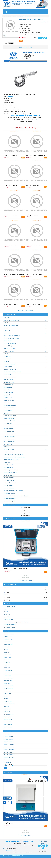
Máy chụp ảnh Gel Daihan (10, 377)
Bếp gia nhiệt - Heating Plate (11, 470)
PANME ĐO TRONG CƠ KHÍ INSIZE (33, 304)
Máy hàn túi (7, 413)
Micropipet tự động (9, 449)
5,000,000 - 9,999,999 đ (8, 739)
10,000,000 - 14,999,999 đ (9, 741)
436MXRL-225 (10, 43)
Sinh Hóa (6, 611)
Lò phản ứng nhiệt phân (10, 501)
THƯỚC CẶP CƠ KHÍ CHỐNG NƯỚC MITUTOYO (36, 155)
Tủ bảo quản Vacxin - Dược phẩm (12, 335)
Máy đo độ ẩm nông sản (10, 405)
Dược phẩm (7, 614)
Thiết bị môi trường (9, 431)
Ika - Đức (6, 649)
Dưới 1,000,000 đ (7, 734)
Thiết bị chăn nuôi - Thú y (10, 483)
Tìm (5, 768)
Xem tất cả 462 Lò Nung (25, 835)
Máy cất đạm (7, 402)
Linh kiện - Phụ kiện (8, 464)
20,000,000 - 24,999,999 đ (9, 747)
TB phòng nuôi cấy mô (9, 421)
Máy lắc (6, 353)
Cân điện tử (7, 330)
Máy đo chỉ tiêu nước (9, 408)
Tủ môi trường (7, 374)
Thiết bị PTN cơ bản (8, 485)
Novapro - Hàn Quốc (9, 634)
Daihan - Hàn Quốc (8, 688)
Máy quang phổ (8, 397)
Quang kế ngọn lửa (9, 400)
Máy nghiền (7, 390)
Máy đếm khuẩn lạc (8, 384)
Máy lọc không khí (8, 467)
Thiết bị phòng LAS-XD (9, 480)
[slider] (6, 765)
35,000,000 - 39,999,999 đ (9, 754)
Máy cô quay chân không (10, 415)
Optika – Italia (7, 675)
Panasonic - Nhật (8, 680)
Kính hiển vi (7, 317)
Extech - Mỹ (7, 667)
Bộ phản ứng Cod (8, 444)
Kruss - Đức (7, 660)
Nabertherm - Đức (8, 644)
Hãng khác (6, 706)
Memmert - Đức (7, 657)
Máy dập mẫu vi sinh (9, 382)
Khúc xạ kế (6, 446)
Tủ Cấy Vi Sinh (7, 356)
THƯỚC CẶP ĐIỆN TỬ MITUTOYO (10, 155)
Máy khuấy (6, 361)
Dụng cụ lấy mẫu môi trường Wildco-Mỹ (13, 454)
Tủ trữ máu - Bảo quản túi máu (11, 338)
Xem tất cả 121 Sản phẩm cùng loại (25, 310)
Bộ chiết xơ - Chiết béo (9, 441)
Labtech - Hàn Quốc (8, 685)
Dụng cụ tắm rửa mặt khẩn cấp (11, 459)
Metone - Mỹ (7, 662)
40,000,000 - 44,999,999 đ (9, 757)
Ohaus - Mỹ (6, 696)
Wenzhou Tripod (8, 724)
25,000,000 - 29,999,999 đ (9, 749)
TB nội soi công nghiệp (9, 436)
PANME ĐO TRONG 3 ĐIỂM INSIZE (11, 304)
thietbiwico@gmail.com (11, 848)
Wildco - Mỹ (7, 665)
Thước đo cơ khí (8, 462)
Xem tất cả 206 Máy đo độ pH (25, 580)
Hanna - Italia (7, 672)
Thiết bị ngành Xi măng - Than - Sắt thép (13, 490)
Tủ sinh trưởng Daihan (9, 364)
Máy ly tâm (6, 322)
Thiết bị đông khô (8, 426)
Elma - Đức (6, 647)
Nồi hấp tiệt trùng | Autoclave (11, 325)
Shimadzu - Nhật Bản (9, 678)
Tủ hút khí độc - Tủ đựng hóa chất (12, 371)
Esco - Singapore (8, 722)
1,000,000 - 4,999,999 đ (8, 736)
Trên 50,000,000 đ (7, 760)
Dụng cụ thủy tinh (8, 452)
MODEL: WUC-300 (7, 823)
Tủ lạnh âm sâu (7, 340)
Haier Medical (7, 641)
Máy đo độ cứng (8, 366)
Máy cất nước (7, 359)
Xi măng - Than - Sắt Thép (10, 369)
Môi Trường (7, 616)
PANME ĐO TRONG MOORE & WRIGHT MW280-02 (14, 274)
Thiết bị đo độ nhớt (8, 428)
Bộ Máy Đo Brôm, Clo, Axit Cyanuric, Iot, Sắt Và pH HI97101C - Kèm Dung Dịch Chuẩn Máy (23, 568)
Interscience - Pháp (8, 714)
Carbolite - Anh (8, 701)
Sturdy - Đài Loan (8, 691)
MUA (21, 40)
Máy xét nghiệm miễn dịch (10, 498)
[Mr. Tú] (25, 510)
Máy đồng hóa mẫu (8, 392)
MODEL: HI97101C (8, 570)
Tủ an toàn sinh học (9, 351)
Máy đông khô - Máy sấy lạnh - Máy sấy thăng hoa (16, 495)
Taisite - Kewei (7, 693)
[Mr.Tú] (25, 514)
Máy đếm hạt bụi (8, 387)
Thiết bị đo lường (8, 433)
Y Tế (5, 609)
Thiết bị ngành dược (9, 477)
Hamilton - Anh (8, 636)
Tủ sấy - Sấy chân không (10, 343)
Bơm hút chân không (9, 418)
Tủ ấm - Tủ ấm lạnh (8, 346)
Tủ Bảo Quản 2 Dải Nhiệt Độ (10, 472)
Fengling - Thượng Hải (9, 703)
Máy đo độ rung (8, 410)
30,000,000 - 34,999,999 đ (9, 752)
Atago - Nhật (7, 683)
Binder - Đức (7, 652)
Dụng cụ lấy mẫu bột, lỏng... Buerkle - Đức (14, 457)
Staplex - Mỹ (7, 711)
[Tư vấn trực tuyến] (25, 507)
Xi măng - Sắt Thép (8, 619)
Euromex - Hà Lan (8, 639)
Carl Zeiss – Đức (8, 727)
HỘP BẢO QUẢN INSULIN (9, 493)
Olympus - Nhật (8, 716)
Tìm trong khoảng (7, 762)
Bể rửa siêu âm (7, 333)
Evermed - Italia (8, 670)
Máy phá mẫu (7, 395)
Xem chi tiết (21, 153)
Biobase (6, 698)
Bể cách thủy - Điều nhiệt (10, 348)
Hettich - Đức (7, 654)
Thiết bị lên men (8, 423)
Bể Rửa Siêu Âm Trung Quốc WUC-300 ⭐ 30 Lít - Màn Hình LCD (17, 822)
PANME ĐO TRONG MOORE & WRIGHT (34, 274)
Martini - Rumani (8, 719)
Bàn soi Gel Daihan (8, 379)
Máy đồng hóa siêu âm (9, 475)
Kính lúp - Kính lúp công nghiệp (11, 320)
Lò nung (6, 328)
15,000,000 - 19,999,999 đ (9, 744)
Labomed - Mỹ (7, 709)
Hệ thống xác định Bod (9, 439)
